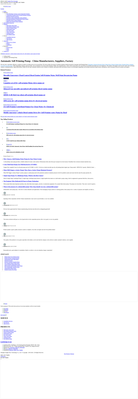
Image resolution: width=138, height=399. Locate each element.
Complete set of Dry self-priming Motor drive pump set (23, 83)
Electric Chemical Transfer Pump (12, 262)
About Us (5, 41)
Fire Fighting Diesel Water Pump (12, 263)
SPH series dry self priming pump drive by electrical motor (25, 101)
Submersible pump (10, 29)
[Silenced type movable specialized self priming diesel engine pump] (8, 87)
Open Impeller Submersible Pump (12, 264)
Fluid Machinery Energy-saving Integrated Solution (18, 13)
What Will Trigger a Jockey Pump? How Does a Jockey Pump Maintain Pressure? (27, 170)
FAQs (7, 50)
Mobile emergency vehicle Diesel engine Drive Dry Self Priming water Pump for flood (35, 112)
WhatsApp (3, 356)
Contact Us (6, 51)
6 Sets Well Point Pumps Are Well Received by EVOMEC (20, 164)
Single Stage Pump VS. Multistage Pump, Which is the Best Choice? (23, 175)
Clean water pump (10, 32)
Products (5, 24)
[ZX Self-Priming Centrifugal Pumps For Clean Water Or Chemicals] (10, 104)
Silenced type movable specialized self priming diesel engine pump (27, 89)
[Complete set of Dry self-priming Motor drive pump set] (5, 80)
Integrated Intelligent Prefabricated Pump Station (17, 19)
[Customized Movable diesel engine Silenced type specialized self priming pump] (7, 127)
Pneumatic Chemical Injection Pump (96, 64)
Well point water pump (11, 25)
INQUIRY (3, 315)
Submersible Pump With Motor (12, 259)
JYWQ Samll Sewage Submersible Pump (15, 140)
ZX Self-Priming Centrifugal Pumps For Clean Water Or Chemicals (28, 107)
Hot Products (67, 353)
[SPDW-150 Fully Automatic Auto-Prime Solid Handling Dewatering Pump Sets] (9, 144)
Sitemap (72, 353)
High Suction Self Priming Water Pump (13, 265)
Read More (6, 78)
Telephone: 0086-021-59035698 (17, 347)
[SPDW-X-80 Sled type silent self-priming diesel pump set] (5, 92)
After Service (9, 39)
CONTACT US (6, 342)
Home (4, 11)
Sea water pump (10, 30)
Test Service (9, 38)
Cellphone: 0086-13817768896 (15, 350)
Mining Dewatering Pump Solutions (14, 21)
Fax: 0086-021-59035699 (12, 348)
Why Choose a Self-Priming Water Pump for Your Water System (22, 159)
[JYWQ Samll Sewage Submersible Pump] (7, 138)
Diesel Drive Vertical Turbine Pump (113, 64)
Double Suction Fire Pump (11, 269)
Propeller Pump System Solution (13, 20)
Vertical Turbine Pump (11, 28)
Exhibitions (9, 44)
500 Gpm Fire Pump (8, 65)
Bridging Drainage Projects (12, 16)
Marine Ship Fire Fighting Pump (12, 256)
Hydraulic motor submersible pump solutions (16, 17)
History (8, 43)
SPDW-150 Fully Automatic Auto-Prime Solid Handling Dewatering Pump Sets (24, 146)
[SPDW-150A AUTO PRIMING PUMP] (8, 150)
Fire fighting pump (10, 34)
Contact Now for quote (12, 1)
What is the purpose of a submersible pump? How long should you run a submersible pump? (30, 186)
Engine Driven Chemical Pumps (12, 258)
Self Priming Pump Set (8, 23)
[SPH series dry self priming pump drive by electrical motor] (8, 98)
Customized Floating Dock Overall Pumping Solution (18, 15)
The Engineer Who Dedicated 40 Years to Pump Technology (21, 181)
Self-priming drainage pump (12, 26)
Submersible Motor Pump (10, 268)
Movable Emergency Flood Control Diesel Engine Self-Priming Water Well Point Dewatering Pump (40, 75)
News (7, 48)
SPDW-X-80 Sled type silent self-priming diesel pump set (24, 95)
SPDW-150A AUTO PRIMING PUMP (15, 152)
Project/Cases (9, 47)
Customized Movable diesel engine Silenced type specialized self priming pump (24, 129)
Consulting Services (10, 37)
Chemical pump (10, 33)
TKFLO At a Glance (11, 42)
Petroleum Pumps (9, 260)
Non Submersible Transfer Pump (12, 267)
